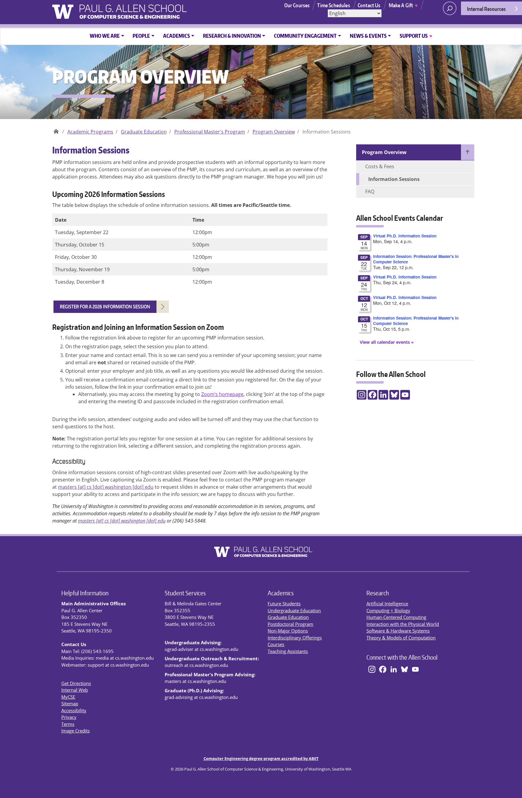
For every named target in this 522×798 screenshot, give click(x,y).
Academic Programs (90, 131)
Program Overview (274, 131)
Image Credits (75, 731)
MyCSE (68, 697)
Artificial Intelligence (387, 603)
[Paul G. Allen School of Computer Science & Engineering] (148, 9)
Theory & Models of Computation (401, 638)
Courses (276, 644)
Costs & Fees (379, 166)
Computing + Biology (388, 610)
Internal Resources (486, 8)
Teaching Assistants (288, 651)
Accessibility (73, 710)
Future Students (284, 603)
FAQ (369, 191)
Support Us (416, 35)
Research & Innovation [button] (232, 35)
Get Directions (76, 683)
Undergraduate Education (294, 610)
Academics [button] (176, 35)
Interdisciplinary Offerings (295, 638)
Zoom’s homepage (222, 394)
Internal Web (74, 690)
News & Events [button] (368, 35)
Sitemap (69, 703)
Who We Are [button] (105, 35)
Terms (67, 724)
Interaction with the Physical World (402, 624)
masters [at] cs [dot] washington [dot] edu (105, 487)
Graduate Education (144, 131)
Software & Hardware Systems (398, 631)
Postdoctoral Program (290, 624)
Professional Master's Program (209, 131)
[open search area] (449, 8)
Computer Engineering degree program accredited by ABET (261, 758)
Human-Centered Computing (396, 617)
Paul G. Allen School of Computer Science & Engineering (56, 129)
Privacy (68, 717)
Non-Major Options (288, 631)
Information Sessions (394, 179)
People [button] (141, 35)
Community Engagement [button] (305, 35)
